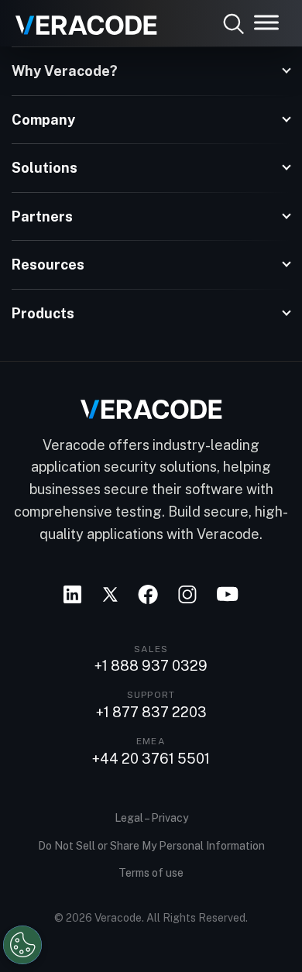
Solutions (44, 168)
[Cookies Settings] (22, 945)
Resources (48, 264)
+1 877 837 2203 (151, 713)
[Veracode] (80, 19)
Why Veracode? (65, 71)
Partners (42, 216)
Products (43, 313)
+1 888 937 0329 (151, 666)
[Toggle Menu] (266, 22)
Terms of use (151, 873)
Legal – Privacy (151, 818)
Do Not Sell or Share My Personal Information (151, 846)
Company (43, 120)
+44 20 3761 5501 (151, 759)
